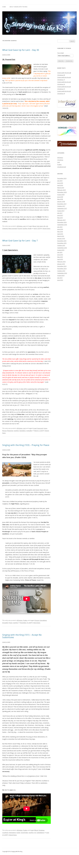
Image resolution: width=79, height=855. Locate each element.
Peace (10, 623)
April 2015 (60, 259)
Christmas (41, 830)
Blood (34, 226)
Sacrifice (24, 228)
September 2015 (62, 248)
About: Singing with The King (18, 7)
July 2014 (59, 278)
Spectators (22, 430)
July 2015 (59, 252)
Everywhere (43, 620)
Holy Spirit (40, 226)
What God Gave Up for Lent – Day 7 (20, 240)
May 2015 (60, 257)
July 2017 (59, 213)
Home (4, 7)
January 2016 (61, 238)
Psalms (25, 620)
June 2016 (60, 229)
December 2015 (61, 241)
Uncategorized (61, 167)
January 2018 (61, 201)
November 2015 (61, 243)
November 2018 (61, 192)
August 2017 (60, 211)
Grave (45, 428)
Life (44, 226)
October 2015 (61, 245)
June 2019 (60, 183)
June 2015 (60, 255)
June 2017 (60, 215)
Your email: (60, 53)
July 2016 (59, 227)
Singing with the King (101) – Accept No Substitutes (22, 636)
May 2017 (60, 218)
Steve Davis (36, 623)
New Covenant (12, 228)
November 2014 (61, 268)
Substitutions (40, 832)
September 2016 (62, 224)
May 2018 (60, 199)
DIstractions (12, 832)
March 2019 (60, 187)
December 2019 (61, 178)
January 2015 (61, 264)
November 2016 (61, 222)
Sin (35, 832)
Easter (18, 832)
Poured (20, 228)
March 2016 (60, 236)
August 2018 (60, 194)
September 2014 (62, 273)
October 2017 (61, 206)
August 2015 (60, 250)
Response (10, 430)
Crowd (35, 428)
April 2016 (60, 234)
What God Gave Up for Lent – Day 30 (20, 49)
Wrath (30, 228)
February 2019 (61, 190)
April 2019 (60, 185)
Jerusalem (5, 623)
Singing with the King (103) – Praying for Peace (25, 445)
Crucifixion (5, 832)
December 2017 (61, 204)
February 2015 (61, 261)
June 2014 (60, 280)
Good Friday (24, 832)
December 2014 (61, 266)
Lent (24, 226)
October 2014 (61, 271)
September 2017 (62, 208)
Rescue (4, 430)
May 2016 (60, 231)
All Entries (20, 226)
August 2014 (60, 275)
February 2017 (61, 220)
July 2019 (59, 181)
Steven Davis (46, 228)
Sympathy (29, 430)
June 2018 (60, 197)
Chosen (37, 620)
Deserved (40, 428)
